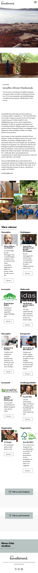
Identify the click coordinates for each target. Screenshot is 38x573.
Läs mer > (9, 280)
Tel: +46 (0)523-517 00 (26, 562)
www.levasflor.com (7, 173)
